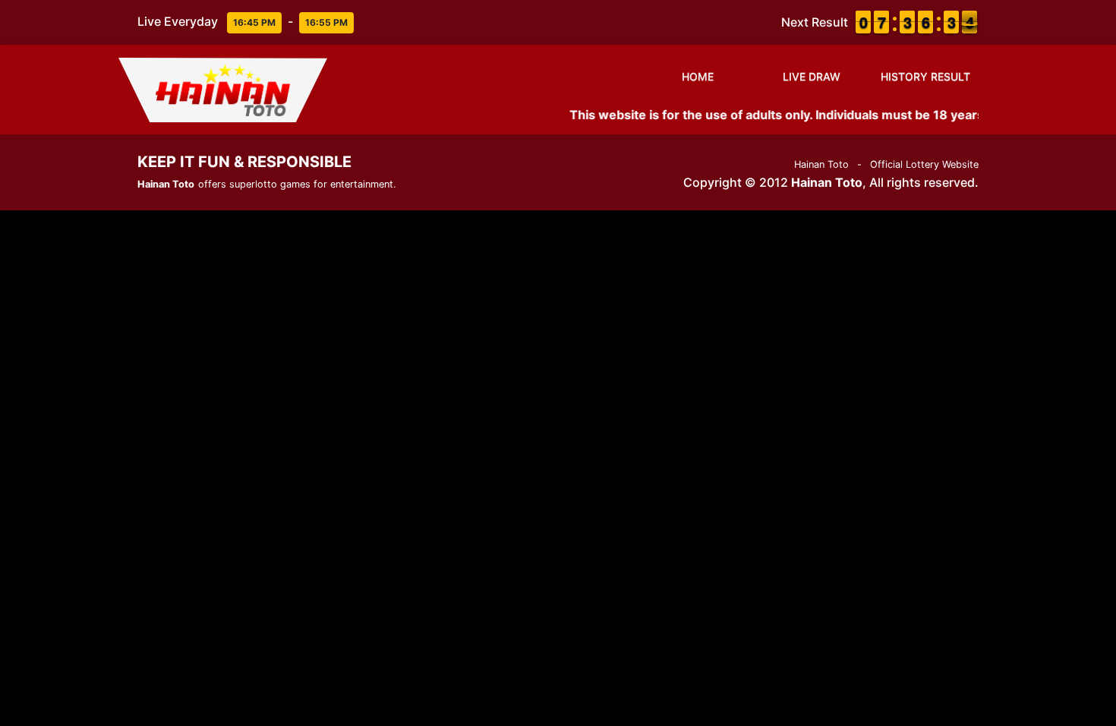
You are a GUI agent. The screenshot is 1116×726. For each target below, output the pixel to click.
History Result (925, 76)
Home (698, 76)
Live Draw (811, 76)
